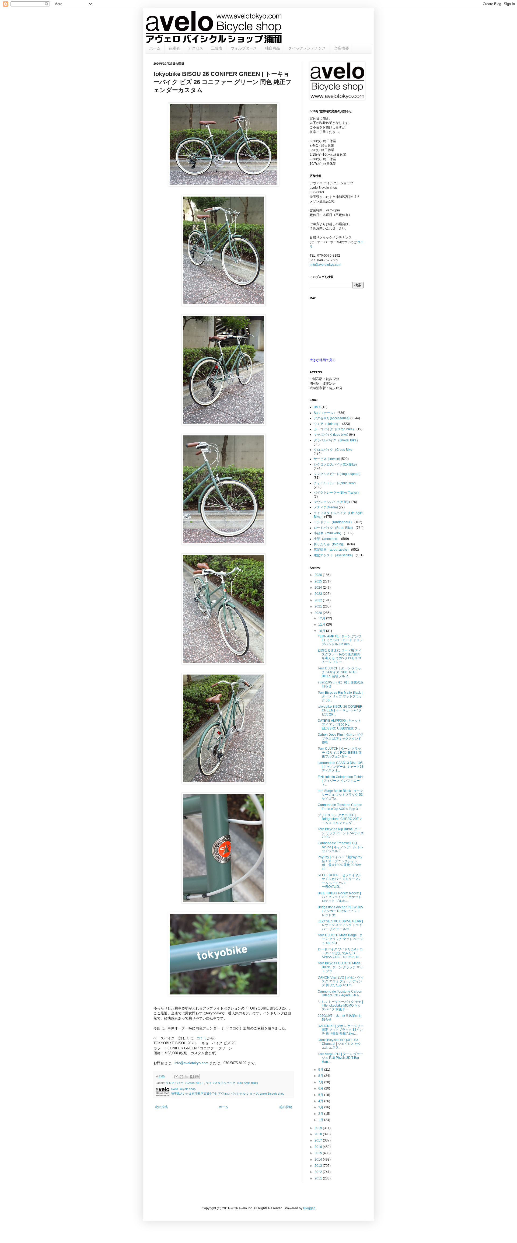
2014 (319, 1159)
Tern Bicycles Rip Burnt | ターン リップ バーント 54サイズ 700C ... (341, 833)
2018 (319, 1134)
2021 (319, 606)
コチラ (202, 1038)
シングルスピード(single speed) (337, 474)
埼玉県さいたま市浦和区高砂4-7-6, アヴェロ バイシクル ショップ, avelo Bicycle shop (227, 1093)
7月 (321, 1082)
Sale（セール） (325, 413)
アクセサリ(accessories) (332, 418)
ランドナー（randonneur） (334, 522)
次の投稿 (161, 1107)
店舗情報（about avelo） (332, 549)
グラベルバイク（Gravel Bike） (337, 440)
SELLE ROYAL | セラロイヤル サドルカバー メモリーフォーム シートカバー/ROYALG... (339, 881)
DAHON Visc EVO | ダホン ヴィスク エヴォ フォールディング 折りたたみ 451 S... (341, 981)
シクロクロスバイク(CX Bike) (335, 464)
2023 (319, 594)
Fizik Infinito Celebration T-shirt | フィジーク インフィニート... (340, 781)
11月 (322, 624)
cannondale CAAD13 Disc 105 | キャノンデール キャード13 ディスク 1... (341, 767)
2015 (319, 1153)
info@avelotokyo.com (191, 1063)
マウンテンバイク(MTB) (331, 502)
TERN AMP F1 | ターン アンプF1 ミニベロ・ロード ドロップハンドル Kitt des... (340, 640)
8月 (321, 1076)
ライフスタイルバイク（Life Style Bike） (233, 1082)
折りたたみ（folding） (330, 544)
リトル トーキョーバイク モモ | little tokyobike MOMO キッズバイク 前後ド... (340, 1005)
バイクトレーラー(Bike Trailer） (337, 492)
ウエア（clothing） (327, 424)
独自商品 (272, 48)
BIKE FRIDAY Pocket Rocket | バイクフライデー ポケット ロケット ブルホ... (339, 897)
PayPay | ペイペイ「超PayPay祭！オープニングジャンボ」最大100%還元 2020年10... (340, 863)
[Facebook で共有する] (191, 1076)
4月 (321, 1101)
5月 (321, 1095)
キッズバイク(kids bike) (331, 435)
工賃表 (216, 48)
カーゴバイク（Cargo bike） (335, 429)
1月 (321, 1120)
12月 (322, 618)
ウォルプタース (243, 48)
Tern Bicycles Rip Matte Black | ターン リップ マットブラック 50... (340, 696)
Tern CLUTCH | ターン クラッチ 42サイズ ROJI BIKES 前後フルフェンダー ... (340, 752)
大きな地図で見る (323, 360)
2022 (319, 600)
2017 (319, 1140)
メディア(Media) (326, 507)
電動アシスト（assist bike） (334, 555)
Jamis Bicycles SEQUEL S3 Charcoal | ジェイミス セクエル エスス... (339, 1044)
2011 (319, 1178)
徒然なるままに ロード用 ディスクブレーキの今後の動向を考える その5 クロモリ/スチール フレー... (340, 656)
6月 (321, 1088)
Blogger (309, 1208)
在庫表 (174, 48)
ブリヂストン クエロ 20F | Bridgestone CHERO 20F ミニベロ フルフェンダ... (340, 819)
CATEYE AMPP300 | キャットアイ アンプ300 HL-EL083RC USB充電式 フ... (339, 724)
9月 (321, 1069)
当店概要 (341, 48)
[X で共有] (186, 1076)
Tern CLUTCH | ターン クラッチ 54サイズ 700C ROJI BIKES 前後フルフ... (339, 672)
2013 (319, 1166)
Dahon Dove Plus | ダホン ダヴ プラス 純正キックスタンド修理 (340, 738)
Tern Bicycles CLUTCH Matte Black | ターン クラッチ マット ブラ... (340, 967)
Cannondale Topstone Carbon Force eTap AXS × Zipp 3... (340, 807)
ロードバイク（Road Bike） (334, 528)
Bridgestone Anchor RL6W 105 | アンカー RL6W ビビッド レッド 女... (340, 911)
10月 (322, 631)
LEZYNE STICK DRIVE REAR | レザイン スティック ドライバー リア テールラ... (340, 925)
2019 (319, 1128)
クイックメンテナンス (307, 48)
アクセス (195, 48)
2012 (319, 1172)
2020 (319, 613)
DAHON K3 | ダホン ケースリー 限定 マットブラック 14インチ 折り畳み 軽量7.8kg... (341, 1030)
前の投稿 (285, 1107)
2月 (321, 1114)
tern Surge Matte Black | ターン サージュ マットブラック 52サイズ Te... (340, 795)
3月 (321, 1107)
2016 (319, 1147)
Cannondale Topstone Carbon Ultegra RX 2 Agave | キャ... (340, 993)
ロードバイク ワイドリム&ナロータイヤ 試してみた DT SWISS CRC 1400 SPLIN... (340, 953)
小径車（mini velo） (328, 533)
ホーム (154, 48)
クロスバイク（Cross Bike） (185, 1082)
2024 (319, 587)
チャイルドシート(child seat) (335, 483)
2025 (319, 581)
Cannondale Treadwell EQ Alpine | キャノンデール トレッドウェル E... (341, 847)
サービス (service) (327, 459)
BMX (317, 407)
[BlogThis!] (181, 1076)
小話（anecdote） (327, 539)
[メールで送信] (176, 1076)
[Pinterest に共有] (197, 1076)
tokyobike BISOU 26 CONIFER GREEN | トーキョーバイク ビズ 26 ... (340, 710)
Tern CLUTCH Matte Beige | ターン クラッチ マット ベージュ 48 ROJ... (340, 939)
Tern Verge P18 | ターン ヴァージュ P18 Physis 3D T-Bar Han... (340, 1058)
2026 (319, 575)
